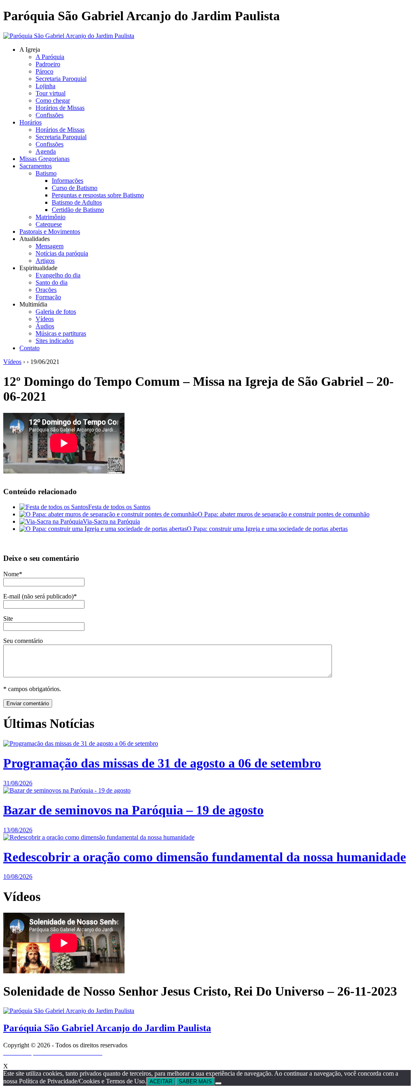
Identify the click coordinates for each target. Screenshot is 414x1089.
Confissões (49, 115)
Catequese (49, 224)
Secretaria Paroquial (61, 78)
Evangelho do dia (58, 275)
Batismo (46, 173)
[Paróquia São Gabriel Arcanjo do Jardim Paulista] (68, 35)
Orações (46, 289)
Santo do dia (52, 282)
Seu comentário (23, 640)
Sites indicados (55, 340)
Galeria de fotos (56, 311)
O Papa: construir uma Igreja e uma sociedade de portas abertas (267, 528)
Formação (48, 297)
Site (8, 618)
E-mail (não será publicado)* (40, 596)
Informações (67, 180)
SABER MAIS (195, 1081)
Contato (29, 348)
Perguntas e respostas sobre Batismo (98, 195)
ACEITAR (161, 1081)
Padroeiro (48, 64)
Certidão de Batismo (78, 209)
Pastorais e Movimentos (49, 231)
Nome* (12, 574)
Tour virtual (50, 93)
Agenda (46, 151)
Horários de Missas (60, 107)
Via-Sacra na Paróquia (111, 521)
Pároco (44, 71)
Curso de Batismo (74, 187)
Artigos (45, 260)
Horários (30, 122)
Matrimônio (50, 217)
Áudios (45, 326)
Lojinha (45, 85)
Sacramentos (35, 166)
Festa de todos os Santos (119, 506)
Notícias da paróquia (62, 253)
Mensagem (49, 246)
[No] (218, 1083)
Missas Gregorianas (44, 158)
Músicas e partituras (61, 333)
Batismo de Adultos (77, 202)
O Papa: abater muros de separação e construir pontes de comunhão (284, 514)
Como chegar (53, 100)
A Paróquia (50, 56)
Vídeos (45, 318)
